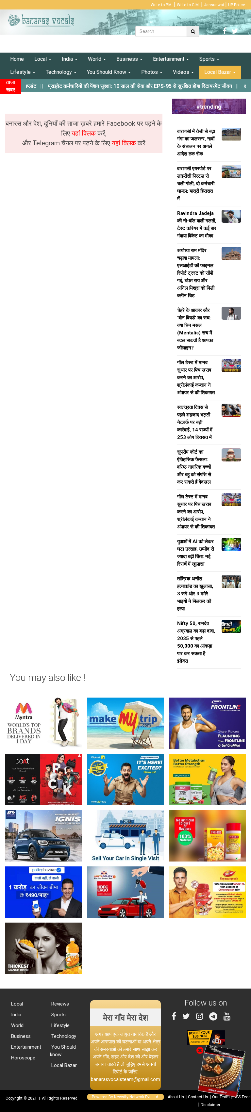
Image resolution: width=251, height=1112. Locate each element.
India (68, 59)
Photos (150, 72)
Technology (59, 72)
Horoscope (22, 1058)
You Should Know (107, 72)
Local (41, 59)
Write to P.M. (162, 5)
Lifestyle (21, 72)
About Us (176, 1097)
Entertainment (169, 59)
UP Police (236, 5)
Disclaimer (210, 1105)
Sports (207, 59)
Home (17, 59)
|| (125, 86)
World (95, 59)
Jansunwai (214, 5)
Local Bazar (218, 72)
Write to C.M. (188, 5)
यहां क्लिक (84, 133)
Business (127, 59)
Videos (182, 72)
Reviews (59, 1004)
